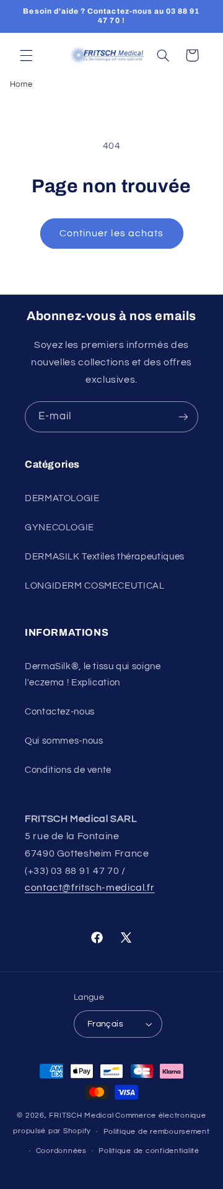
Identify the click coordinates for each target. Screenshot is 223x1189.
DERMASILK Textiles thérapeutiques (105, 556)
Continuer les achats (111, 233)
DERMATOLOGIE (62, 498)
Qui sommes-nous (64, 741)
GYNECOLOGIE (59, 527)
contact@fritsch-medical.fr (89, 888)
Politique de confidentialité (148, 1150)
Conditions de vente (68, 770)
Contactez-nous (60, 711)
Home (21, 84)
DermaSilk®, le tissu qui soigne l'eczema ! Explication (93, 674)
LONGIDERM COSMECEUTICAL (95, 585)
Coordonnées (61, 1150)
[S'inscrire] (183, 416)
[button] (26, 55)
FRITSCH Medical (81, 1115)
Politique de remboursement (156, 1131)
